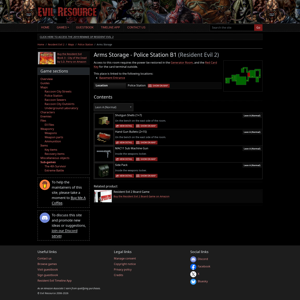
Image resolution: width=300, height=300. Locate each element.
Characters (47, 112)
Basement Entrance (112, 78)
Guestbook (85, 27)
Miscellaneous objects (54, 158)
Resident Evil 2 (56, 44)
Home (45, 27)
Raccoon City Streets (58, 91)
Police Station (85, 44)
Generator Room (182, 62)
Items (44, 145)
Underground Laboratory (61, 108)
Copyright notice (125, 264)
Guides (45, 83)
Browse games (47, 264)
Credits (118, 275)
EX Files (49, 125)
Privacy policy (123, 269)
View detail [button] (126, 125)
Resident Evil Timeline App (55, 281)
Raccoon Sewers (55, 100)
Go (258, 27)
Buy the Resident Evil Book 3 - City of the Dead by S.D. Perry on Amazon (72, 57)
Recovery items (55, 154)
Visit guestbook (48, 269)
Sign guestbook (48, 275)
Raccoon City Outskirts (59, 104)
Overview (46, 79)
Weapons (51, 133)
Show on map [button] (160, 85)
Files (43, 120)
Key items (51, 150)
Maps (71, 44)
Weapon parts (54, 137)
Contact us (136, 27)
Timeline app (110, 27)
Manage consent (125, 258)
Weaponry (47, 129)
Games (62, 27)
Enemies (46, 116)
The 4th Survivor (55, 166)
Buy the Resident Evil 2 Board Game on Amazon (141, 196)
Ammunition (53, 141)
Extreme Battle (54, 170)
